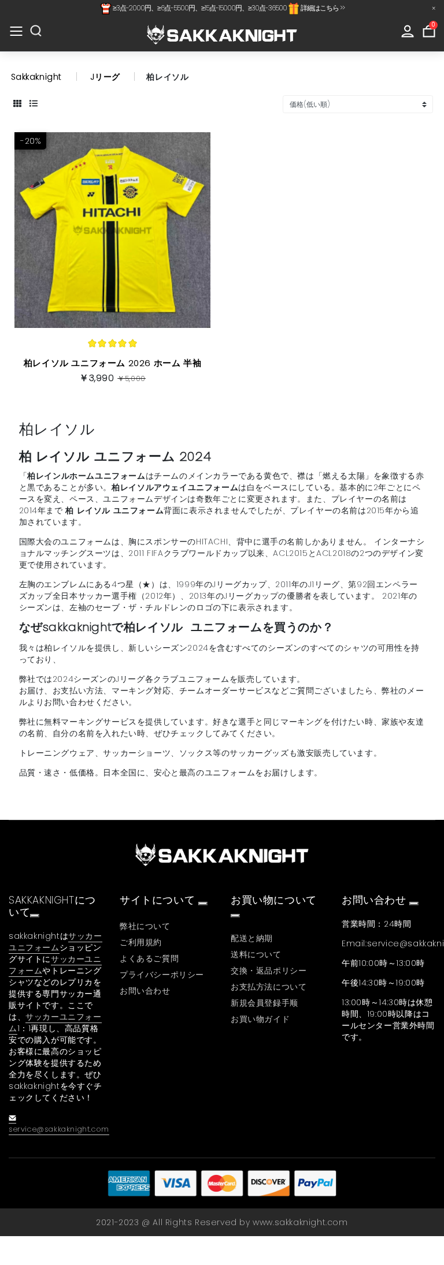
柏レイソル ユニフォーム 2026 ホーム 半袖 (112, 363)
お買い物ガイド (260, 1019)
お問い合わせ (145, 991)
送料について (256, 954)
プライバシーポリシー (162, 974)
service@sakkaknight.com (59, 1129)
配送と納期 (252, 938)
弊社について (145, 926)
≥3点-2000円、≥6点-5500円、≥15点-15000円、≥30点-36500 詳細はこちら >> (228, 8)
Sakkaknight (36, 77)
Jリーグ (105, 77)
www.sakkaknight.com (300, 1222)
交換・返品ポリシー (268, 970)
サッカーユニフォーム (55, 941)
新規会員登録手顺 (264, 1003)
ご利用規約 (141, 942)
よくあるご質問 (149, 958)
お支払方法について (268, 986)
